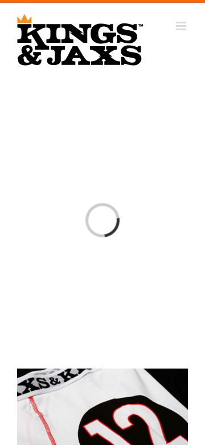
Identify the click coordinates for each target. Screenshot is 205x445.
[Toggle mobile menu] (182, 26)
